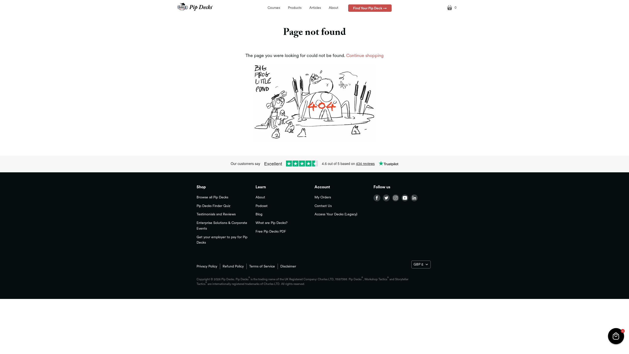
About (260, 197)
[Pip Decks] (195, 7)
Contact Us (323, 206)
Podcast (262, 206)
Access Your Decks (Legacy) (335, 214)
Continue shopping (365, 55)
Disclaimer (288, 266)
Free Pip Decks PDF (271, 231)
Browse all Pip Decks (212, 197)
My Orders (322, 197)
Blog (259, 214)
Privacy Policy (207, 266)
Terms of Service (262, 266)
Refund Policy (233, 266)
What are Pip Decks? (271, 223)
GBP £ (418, 264)
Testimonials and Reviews (216, 214)
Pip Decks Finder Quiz (213, 206)
